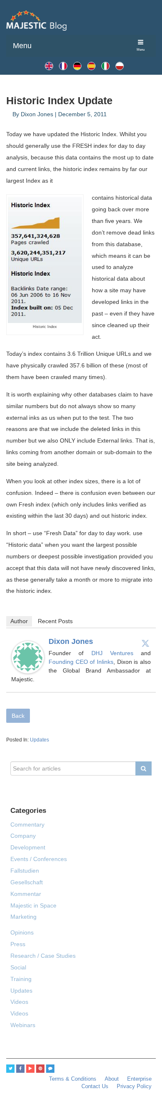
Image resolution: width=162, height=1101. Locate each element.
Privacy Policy (134, 1086)
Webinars (22, 1025)
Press (17, 944)
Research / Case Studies (43, 955)
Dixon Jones (71, 641)
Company (23, 835)
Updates (39, 739)
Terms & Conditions (72, 1079)
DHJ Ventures (116, 653)
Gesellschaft (26, 882)
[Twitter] (145, 643)
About (112, 1079)
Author (19, 621)
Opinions (22, 932)
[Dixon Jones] (27, 657)
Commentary (27, 824)
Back (18, 715)
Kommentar (25, 894)
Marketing (23, 916)
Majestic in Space (33, 905)
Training (21, 979)
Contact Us (94, 1086)
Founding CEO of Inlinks (81, 661)
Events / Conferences (38, 859)
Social (18, 967)
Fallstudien (24, 870)
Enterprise (139, 1079)
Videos (19, 1001)
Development (27, 847)
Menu (22, 46)
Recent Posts (55, 621)
